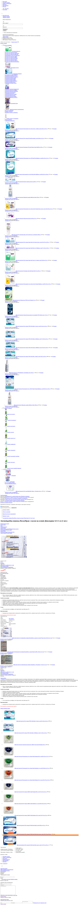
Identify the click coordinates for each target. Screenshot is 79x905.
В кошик (55, 128)
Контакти (5, 4)
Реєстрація (5, 9)
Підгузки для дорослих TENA (11, 60)
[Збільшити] (13, 559)
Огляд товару (3, 529)
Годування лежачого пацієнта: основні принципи (14, 500)
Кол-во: (2, 876)
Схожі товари (3, 533)
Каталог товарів (3, 43)
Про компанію (5, 5)
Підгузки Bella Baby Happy (10, 483)
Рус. (6, 8)
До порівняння (14, 129)
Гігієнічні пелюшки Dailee (10, 79)
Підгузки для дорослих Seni (11, 59)
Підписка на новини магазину (6, 502)
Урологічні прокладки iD (10, 95)
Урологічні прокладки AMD (11, 94)
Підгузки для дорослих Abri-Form (12, 53)
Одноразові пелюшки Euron (10, 83)
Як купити (5, 1)
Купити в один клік (13, 895)
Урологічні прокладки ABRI (11, 90)
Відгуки (4, 6)
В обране (7, 130)
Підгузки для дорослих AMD (11, 56)
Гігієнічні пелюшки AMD (10, 78)
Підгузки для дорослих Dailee (11, 57)
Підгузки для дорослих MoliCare (11, 54)
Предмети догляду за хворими (11, 112)
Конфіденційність (6, 859)
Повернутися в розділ (4, 528)
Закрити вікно (5, 36)
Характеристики (3, 532)
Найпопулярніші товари (5, 708)
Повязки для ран (9, 111)
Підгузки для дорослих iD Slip (11, 58)
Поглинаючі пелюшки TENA (11, 75)
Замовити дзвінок (6, 16)
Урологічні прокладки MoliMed (11, 91)
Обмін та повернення (7, 3)
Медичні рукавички (9, 110)
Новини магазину (5, 506)
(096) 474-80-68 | (3, 869)
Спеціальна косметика (10, 120)
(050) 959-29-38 (6, 15)
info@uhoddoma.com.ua (5, 870)
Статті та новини (3, 495)
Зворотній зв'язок (3, 868)
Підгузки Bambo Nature (10, 482)
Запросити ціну (43, 902)
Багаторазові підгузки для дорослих (12, 55)
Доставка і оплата (6, 2)
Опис (1, 531)
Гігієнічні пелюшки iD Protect (11, 80)
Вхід (8, 8)
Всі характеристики (4, 573)
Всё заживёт (2, 575)
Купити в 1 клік (8, 129)
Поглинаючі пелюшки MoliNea (11, 74)
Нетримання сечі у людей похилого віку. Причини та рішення (17, 496)
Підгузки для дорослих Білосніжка (12, 61)
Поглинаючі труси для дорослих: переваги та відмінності (16, 498)
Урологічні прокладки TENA (11, 97)
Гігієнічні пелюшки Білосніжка (11, 76)
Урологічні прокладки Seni (10, 96)
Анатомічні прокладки (9, 93)
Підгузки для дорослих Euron (11, 52)
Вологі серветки (8, 119)
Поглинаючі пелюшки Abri (10, 77)
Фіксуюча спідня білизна (10, 92)
